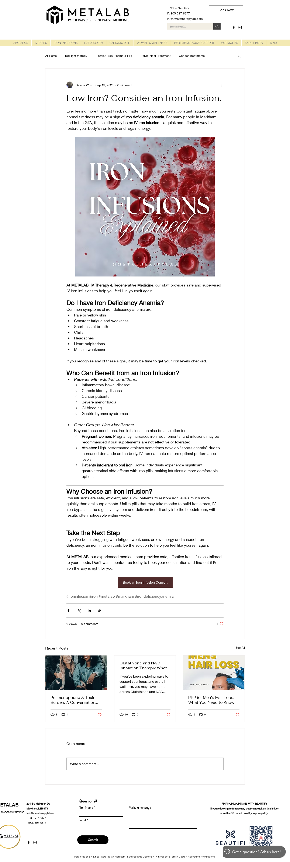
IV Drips (94, 856)
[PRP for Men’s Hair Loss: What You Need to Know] (214, 672)
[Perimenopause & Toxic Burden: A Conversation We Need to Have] (76, 672)
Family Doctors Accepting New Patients (193, 856)
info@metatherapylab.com (41, 813)
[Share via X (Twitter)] (79, 610)
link (274, 808)
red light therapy (76, 55)
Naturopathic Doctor (139, 856)
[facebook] (234, 27)
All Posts (51, 55)
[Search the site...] (217, 26)
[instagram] (240, 27)
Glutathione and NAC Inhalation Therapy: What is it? (143, 665)
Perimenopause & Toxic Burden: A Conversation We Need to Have (73, 700)
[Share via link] (100, 610)
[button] (40, 43)
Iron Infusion (81, 856)
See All (240, 647)
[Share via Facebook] (68, 610)
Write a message (140, 807)
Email (82, 820)
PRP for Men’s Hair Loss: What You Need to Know (211, 700)
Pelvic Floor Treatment (155, 55)
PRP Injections (160, 856)
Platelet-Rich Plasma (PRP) (114, 55)
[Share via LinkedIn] (89, 610)
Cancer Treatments (192, 55)
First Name (86, 807)
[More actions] (221, 84)
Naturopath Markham (113, 856)
